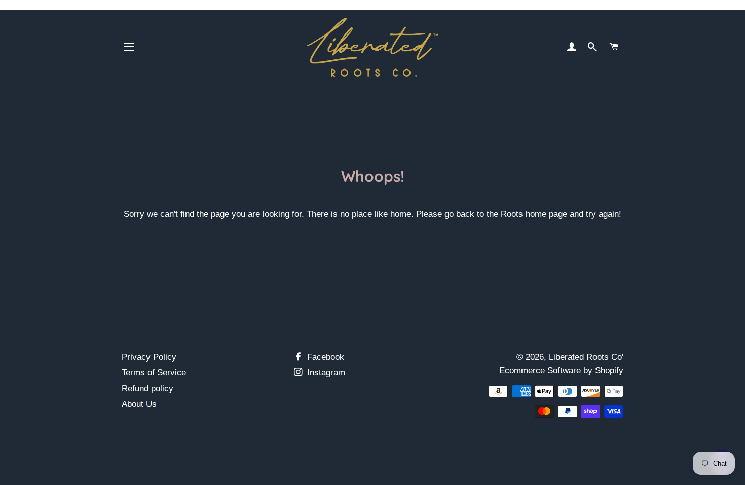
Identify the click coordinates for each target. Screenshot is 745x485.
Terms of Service (154, 372)
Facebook (324, 357)
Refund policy (147, 388)
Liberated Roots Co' (586, 357)
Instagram (325, 372)
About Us (139, 404)
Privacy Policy (149, 357)
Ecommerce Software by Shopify (561, 370)
